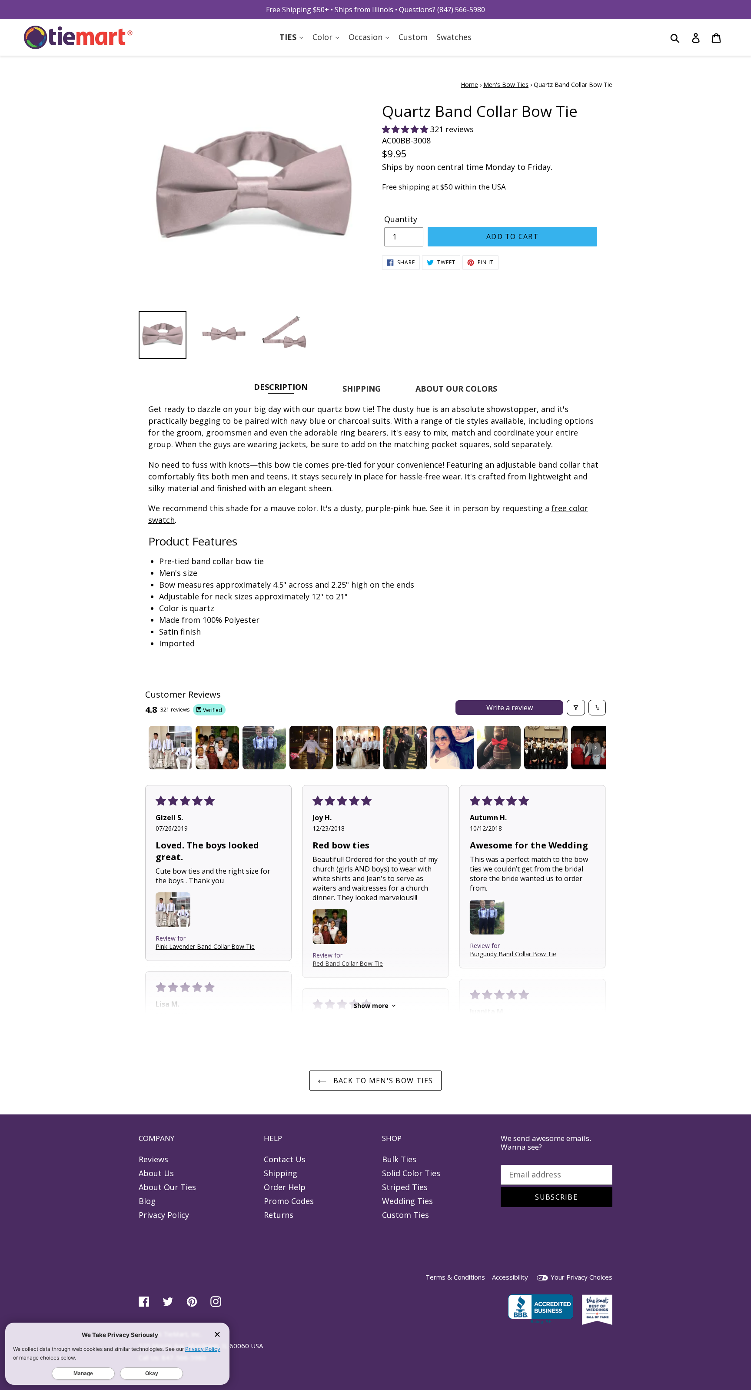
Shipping (280, 1173)
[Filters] (576, 707)
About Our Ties (167, 1187)
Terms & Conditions (455, 1277)
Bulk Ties (399, 1159)
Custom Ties (405, 1215)
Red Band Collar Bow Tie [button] (347, 963)
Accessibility (510, 1277)
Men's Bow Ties (505, 84)
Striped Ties (405, 1187)
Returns (278, 1215)
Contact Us (285, 1159)
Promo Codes (289, 1201)
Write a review (509, 707)
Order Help (285, 1187)
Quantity (400, 219)
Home (469, 84)
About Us (156, 1173)
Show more (371, 1005)
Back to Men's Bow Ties (382, 1080)
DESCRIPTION (281, 387)
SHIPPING (361, 388)
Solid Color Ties (411, 1173)
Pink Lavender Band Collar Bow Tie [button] (205, 946)
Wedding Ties (407, 1201)
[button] (406, 129)
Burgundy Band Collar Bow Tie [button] (513, 954)
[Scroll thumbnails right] (595, 748)
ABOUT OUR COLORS (456, 388)
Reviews (153, 1159)
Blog (147, 1201)
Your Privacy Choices (580, 1277)
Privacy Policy (164, 1215)
